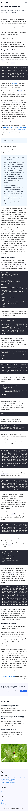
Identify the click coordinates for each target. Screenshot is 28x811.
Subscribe (23, 691)
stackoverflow (4, 805)
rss (1, 799)
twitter (2, 800)
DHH (9, 131)
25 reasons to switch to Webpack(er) (8, 779)
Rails (2, 790)
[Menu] (26, 2)
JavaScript (3, 793)
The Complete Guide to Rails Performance (14, 127)
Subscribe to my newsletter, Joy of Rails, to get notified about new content (13, 686)
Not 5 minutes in (14, 133)
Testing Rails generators (10, 706)
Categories (3, 787)
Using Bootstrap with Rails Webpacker (9, 780)
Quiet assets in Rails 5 (9, 730)
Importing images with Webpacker (8, 782)
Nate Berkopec (21, 129)
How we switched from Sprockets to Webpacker (11, 783)
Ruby (2, 791)
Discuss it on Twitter (9, 676)
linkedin (2, 803)
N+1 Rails (14, 83)
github (2, 802)
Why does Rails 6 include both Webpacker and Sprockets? (13, 777)
